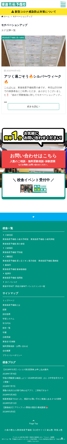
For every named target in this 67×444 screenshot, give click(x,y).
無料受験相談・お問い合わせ (15, 346)
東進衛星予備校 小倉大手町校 (15, 239)
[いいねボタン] (5, 102)
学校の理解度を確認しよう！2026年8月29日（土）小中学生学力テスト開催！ (33, 380)
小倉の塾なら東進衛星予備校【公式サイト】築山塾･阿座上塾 (33, 430)
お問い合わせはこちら (33, 159)
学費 (5, 332)
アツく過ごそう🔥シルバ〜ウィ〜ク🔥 (32, 79)
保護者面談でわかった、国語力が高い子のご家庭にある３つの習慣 (32, 399)
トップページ (8, 300)
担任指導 (6, 314)
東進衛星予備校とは (11, 305)
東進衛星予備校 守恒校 (13, 252)
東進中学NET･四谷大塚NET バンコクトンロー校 (24, 286)
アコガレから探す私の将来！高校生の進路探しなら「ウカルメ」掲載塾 (33, 437)
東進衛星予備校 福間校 (13, 277)
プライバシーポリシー (12, 355)
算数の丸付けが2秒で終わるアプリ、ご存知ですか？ (26, 390)
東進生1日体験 (9, 341)
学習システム (8, 318)
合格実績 (6, 337)
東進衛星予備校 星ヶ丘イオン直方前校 (19, 260)
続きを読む (33, 106)
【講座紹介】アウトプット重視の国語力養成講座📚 (25, 407)
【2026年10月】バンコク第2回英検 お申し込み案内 (25, 369)
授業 (5, 309)
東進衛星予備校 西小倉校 (13, 37)
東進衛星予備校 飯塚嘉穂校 (15, 269)
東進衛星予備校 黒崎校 (48, 260)
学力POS (7, 323)
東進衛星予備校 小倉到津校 (42, 239)
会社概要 (6, 350)
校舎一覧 (6, 328)
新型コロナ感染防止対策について (35, 11)
